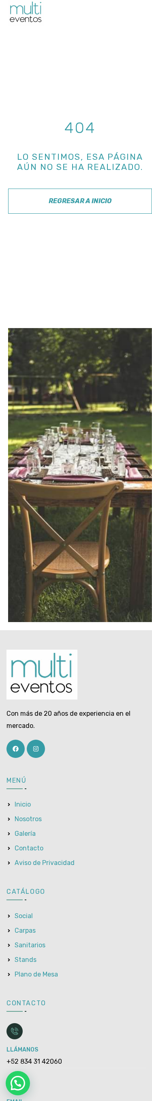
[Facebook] (15, 749)
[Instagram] (36, 749)
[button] (18, 1083)
